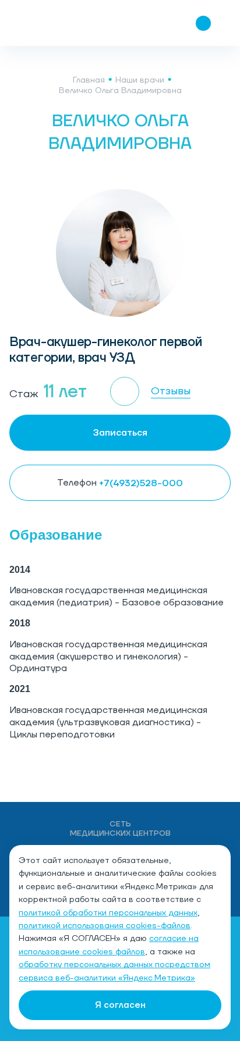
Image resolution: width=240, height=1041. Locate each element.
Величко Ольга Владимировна (120, 90)
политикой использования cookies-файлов (104, 926)
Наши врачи (139, 80)
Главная (89, 80)
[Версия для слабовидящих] (134, 23)
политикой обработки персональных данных (108, 913)
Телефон (120, 483)
